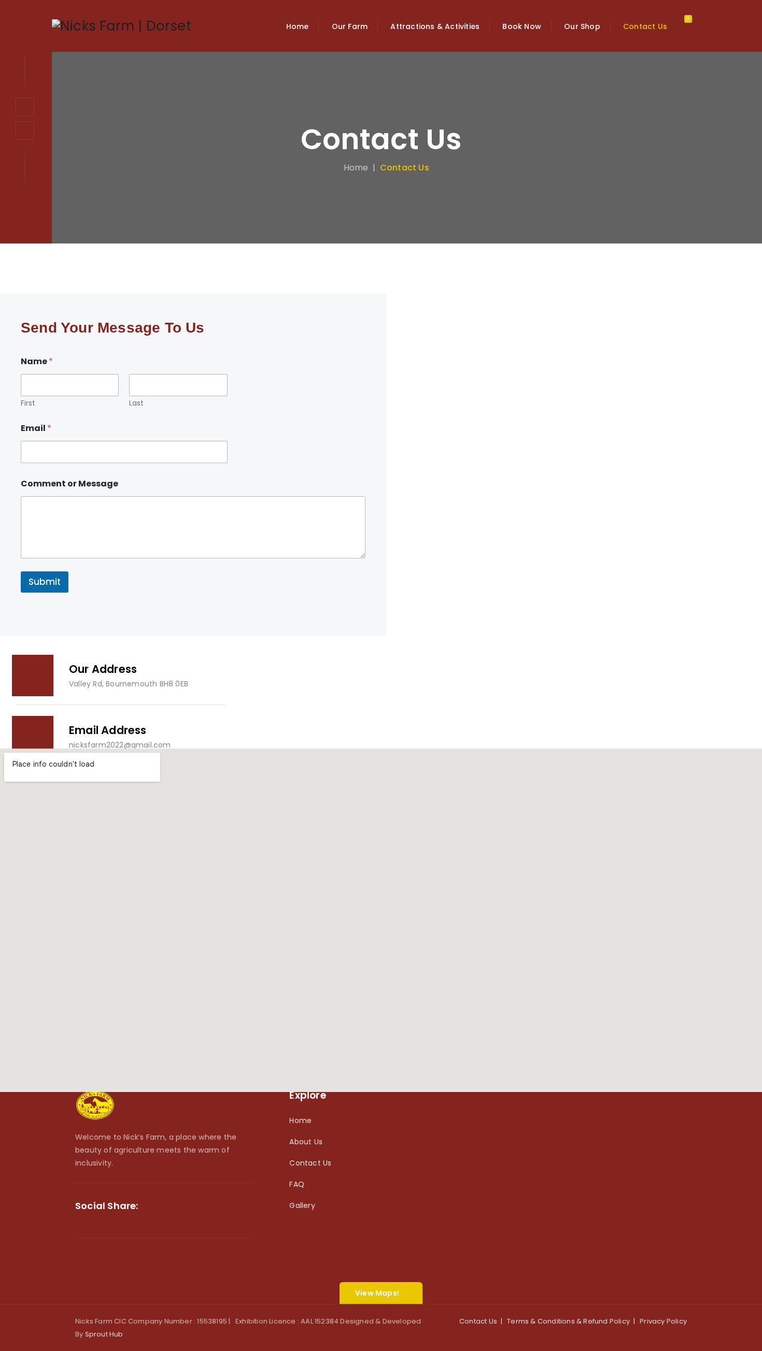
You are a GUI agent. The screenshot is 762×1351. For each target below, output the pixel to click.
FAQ (296, 1184)
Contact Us (310, 1163)
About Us (305, 1142)
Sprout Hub (104, 1334)
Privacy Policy (663, 1321)
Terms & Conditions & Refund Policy (568, 1321)
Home (354, 168)
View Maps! (377, 1293)
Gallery (302, 1205)
